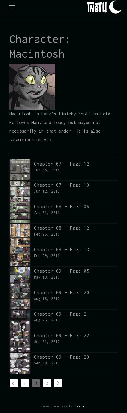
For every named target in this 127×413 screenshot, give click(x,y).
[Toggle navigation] (12, 7)
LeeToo (80, 406)
